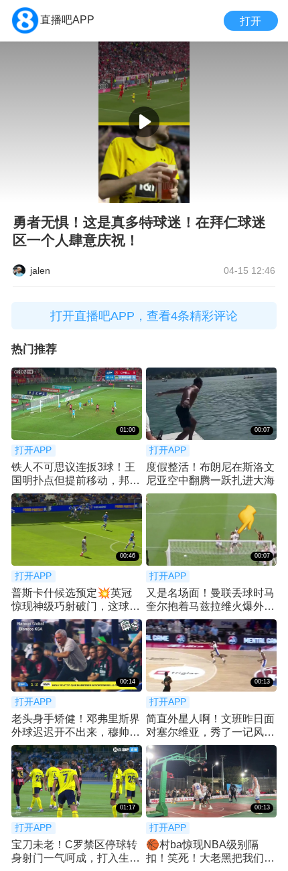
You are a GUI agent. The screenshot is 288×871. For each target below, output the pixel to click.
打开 (250, 21)
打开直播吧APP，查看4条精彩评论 (144, 316)
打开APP (33, 450)
